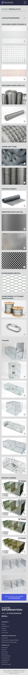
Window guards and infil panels (9, 642)
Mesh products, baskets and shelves (10, 640)
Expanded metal (6, 660)
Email (4, 616)
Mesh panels (5, 647)
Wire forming (5, 638)
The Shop (4, 628)
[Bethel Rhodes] (7, 2)
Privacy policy (5, 632)
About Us (4, 624)
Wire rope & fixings (6, 656)
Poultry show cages (6, 664)
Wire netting (4, 651)
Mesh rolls (4, 649)
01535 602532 (14, 598)
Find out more (16, 673)
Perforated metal (6, 658)
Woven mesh (5, 653)
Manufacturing (5, 626)
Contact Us (4, 630)
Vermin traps (5, 662)
